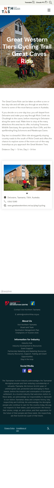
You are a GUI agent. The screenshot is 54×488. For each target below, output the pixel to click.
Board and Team (27, 327)
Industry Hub (27, 343)
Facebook (24, 370)
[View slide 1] (27, 179)
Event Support (27, 348)
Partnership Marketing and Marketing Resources (27, 351)
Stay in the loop (27, 359)
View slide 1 (27, 193)
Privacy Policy (9, 428)
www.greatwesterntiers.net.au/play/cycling (26, 205)
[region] (27, 256)
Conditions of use (21, 429)
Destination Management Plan (27, 330)
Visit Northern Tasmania (27, 325)
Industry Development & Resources (27, 346)
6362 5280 (12, 201)
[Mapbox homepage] (6, 291)
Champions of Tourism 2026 (27, 333)
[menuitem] (27, 324)
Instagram (29, 370)
